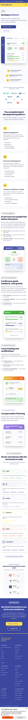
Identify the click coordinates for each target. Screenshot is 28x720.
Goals (17, 38)
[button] (14, 715)
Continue (20, 390)
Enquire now (14, 630)
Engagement (10, 38)
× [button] (26, 708)
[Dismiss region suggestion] (26, 1)
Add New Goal (15, 337)
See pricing (6, 31)
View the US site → (19, 1)
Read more (19, 713)
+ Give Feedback (21, 54)
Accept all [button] (7, 717)
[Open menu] (25, 4)
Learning (23, 38)
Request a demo (7, 26)
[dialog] (14, 713)
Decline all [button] (20, 717)
